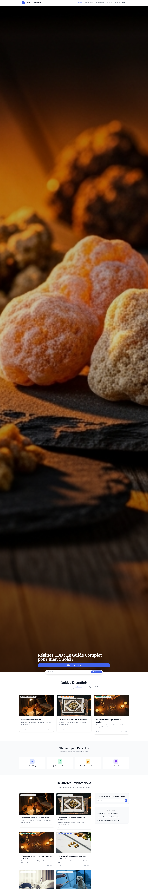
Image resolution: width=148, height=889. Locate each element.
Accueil (80, 3)
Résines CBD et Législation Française (107, 814)
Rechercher (96, 672)
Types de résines (89, 3)
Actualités (117, 3)
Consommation (100, 3)
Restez (124, 3)
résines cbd (79, 687)
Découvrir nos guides (74, 665)
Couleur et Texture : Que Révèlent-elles (108, 817)
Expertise (109, 3)
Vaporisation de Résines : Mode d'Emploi (108, 820)
